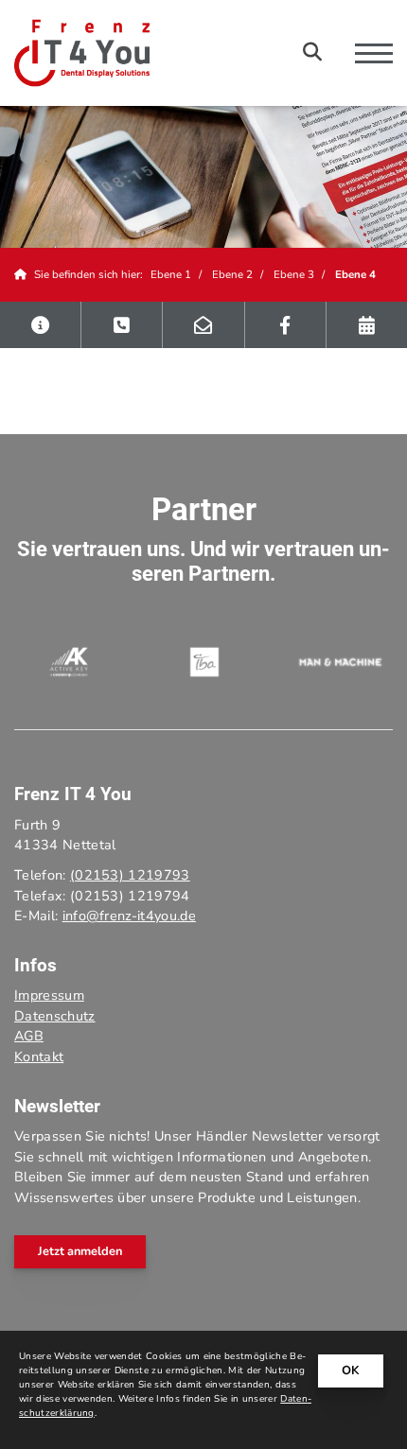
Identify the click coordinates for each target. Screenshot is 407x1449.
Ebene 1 (170, 274)
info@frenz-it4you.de (129, 915)
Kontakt (38, 1056)
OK (351, 1370)
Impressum (49, 995)
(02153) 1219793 (130, 874)
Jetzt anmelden (80, 1251)
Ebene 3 (294, 274)
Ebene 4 (355, 274)
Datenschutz (55, 1015)
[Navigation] (367, 53)
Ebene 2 (232, 274)
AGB (29, 1035)
